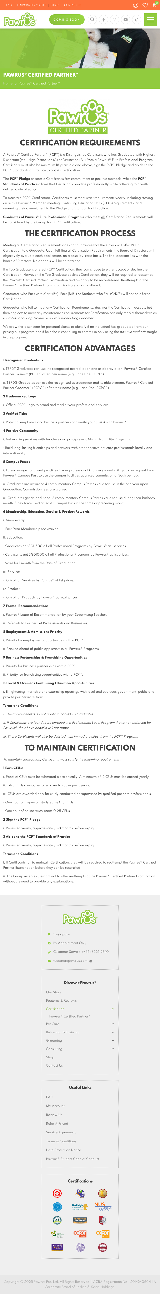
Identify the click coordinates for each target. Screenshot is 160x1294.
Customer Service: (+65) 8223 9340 (81, 952)
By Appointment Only (69, 943)
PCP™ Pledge (20, 179)
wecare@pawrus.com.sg (72, 961)
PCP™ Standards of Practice (48, 837)
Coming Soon (67, 20)
